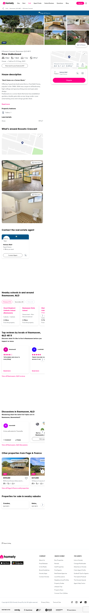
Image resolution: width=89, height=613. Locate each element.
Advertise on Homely (80, 567)
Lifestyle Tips (58, 586)
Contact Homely (44, 577)
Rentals (56, 563)
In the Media (43, 567)
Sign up (80, 3)
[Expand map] (40, 136)
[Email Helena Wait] (82, 73)
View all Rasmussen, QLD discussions (15, 445)
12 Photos (82, 45)
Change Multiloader (80, 563)
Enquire (69, 80)
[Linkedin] (85, 602)
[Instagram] (76, 602)
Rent (24, 3)
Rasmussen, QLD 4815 (15, 8)
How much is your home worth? (14, 66)
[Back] (3, 8)
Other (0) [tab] (30, 302)
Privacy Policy (45, 602)
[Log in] (86, 3)
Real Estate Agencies (60, 573)
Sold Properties (59, 567)
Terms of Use (57, 602)
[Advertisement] (22, 275)
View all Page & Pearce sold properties (15, 488)
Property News (58, 590)
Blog (67, 3)
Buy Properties (58, 560)
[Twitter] (81, 602)
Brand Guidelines (44, 570)
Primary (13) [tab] (7, 302)
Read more (6, 104)
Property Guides (59, 583)
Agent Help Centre (79, 583)
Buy (18, 3)
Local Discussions (59, 577)
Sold (29, 3)
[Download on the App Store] (6, 563)
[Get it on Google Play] (17, 563)
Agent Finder (38, 3)
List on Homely (78, 560)
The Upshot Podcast (80, 577)
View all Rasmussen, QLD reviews (13, 376)
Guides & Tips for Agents (81, 573)
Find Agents (58, 570)
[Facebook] (72, 602)
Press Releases (43, 563)
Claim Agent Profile (80, 570)
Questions (60, 3)
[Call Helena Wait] (25, 255)
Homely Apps (43, 573)
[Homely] (11, 556)
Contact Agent (12, 255)
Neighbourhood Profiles (61, 580)
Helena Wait (63, 72)
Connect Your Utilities (61, 593)
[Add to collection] (26, 478)
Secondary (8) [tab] (19, 302)
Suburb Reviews (49, 3)
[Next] (43, 316)
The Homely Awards (80, 580)
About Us (42, 560)
